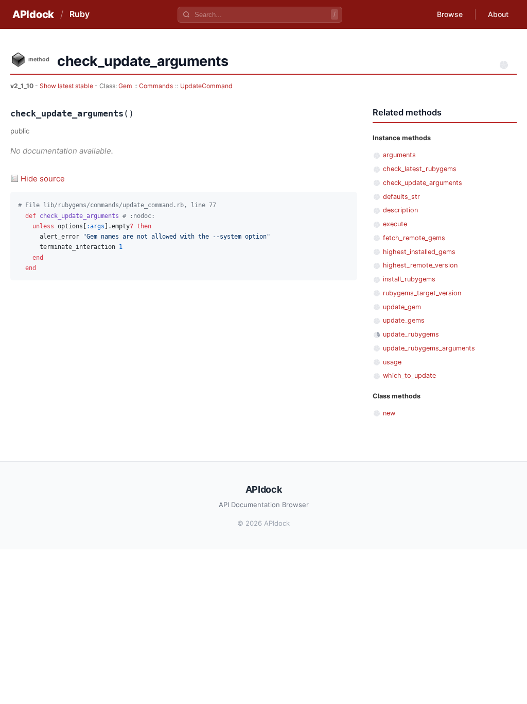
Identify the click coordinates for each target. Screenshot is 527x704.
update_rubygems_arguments (429, 348)
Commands (156, 86)
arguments (399, 155)
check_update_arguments (422, 183)
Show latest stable (67, 86)
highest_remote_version (420, 265)
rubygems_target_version (422, 293)
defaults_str (401, 196)
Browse (450, 14)
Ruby (79, 14)
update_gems (404, 320)
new (389, 413)
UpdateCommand (206, 86)
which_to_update (409, 375)
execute (395, 224)
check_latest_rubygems (419, 169)
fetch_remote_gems (414, 238)
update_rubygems (411, 334)
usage (392, 362)
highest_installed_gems (419, 252)
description (400, 210)
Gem (125, 86)
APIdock (33, 14)
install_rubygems (409, 279)
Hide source (43, 178)
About (498, 14)
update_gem (402, 307)
